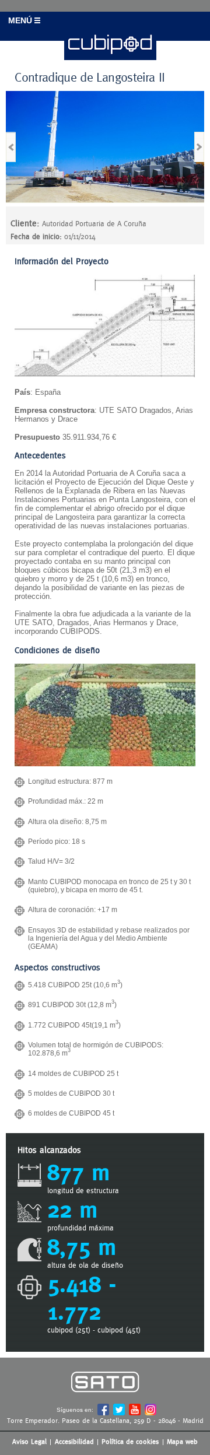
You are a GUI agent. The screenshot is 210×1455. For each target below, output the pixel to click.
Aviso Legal (29, 1442)
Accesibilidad (74, 1442)
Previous (11, 147)
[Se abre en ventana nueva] (105, 1400)
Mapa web (182, 1442)
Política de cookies (130, 1442)
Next (199, 147)
